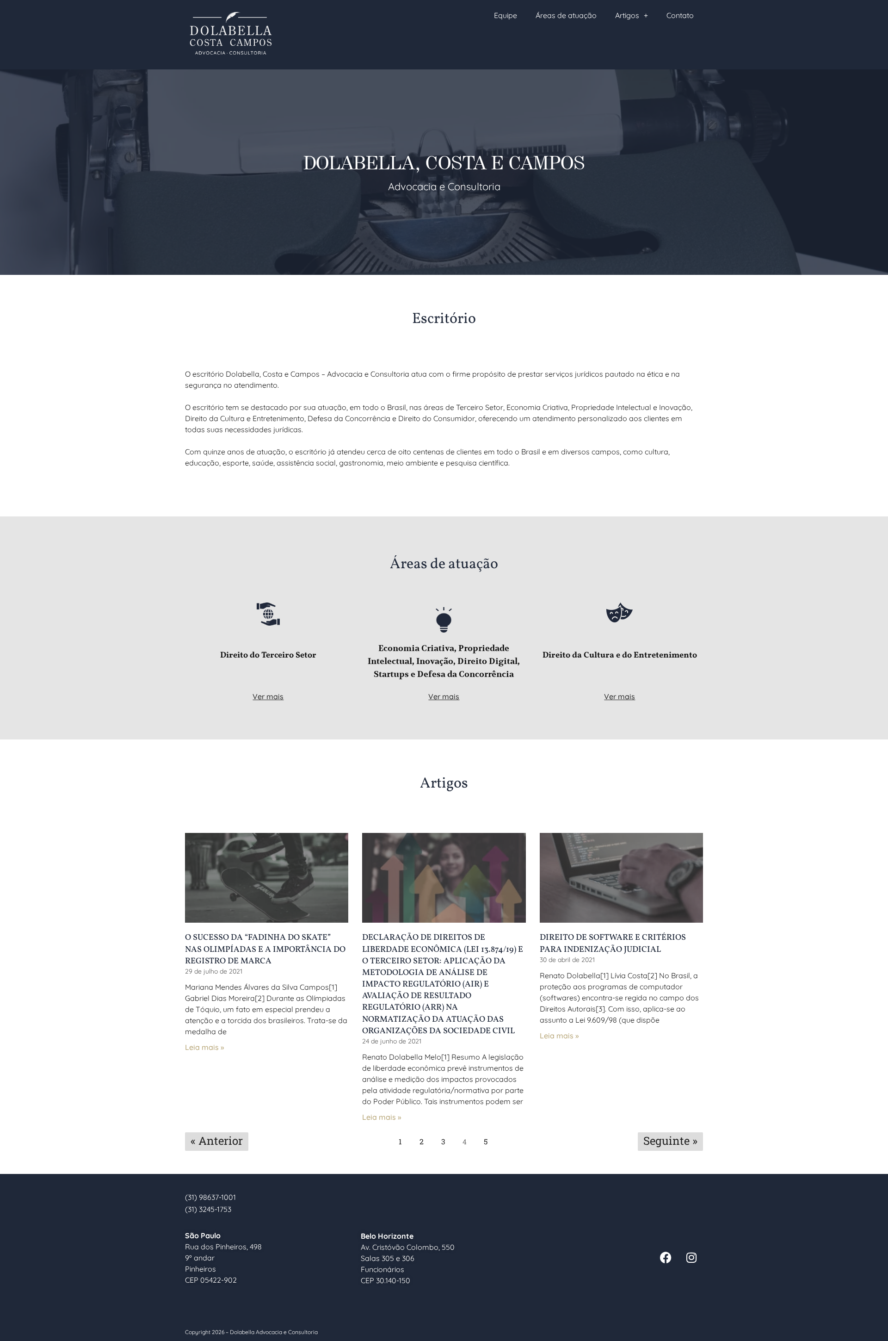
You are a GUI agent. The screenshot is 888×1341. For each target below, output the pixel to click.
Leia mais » (204, 1047)
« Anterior (217, 1140)
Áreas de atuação (566, 15)
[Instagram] (691, 1257)
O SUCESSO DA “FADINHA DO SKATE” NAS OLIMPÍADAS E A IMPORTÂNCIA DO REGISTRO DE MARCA (265, 949)
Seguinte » (670, 1140)
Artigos (627, 15)
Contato (680, 15)
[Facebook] (666, 1257)
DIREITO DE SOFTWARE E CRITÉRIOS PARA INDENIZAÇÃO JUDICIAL (613, 943)
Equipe (505, 15)
